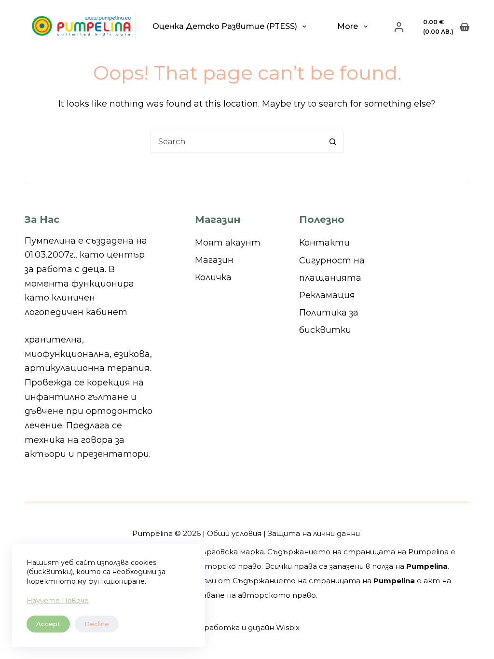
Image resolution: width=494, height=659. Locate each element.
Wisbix (288, 627)
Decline (96, 624)
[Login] (399, 27)
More (347, 26)
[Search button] (332, 141)
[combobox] (236, 141)
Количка (213, 277)
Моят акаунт (228, 242)
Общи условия (234, 533)
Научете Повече (58, 600)
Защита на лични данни (314, 533)
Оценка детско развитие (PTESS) (224, 26)
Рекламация (327, 295)
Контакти (324, 242)
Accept (48, 624)
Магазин (214, 260)
